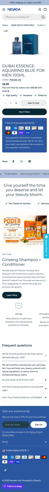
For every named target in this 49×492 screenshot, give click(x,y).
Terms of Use (35, 432)
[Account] (39, 9)
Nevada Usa (15, 80)
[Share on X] (21, 161)
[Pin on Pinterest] (29, 161)
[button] (46, 246)
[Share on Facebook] (13, 161)
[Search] (43, 17)
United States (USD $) (16, 450)
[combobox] (24, 17)
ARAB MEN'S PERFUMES (22, 25)
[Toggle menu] (3, 9)
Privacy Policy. (8, 435)
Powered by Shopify (31, 480)
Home (5, 25)
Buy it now (24, 112)
